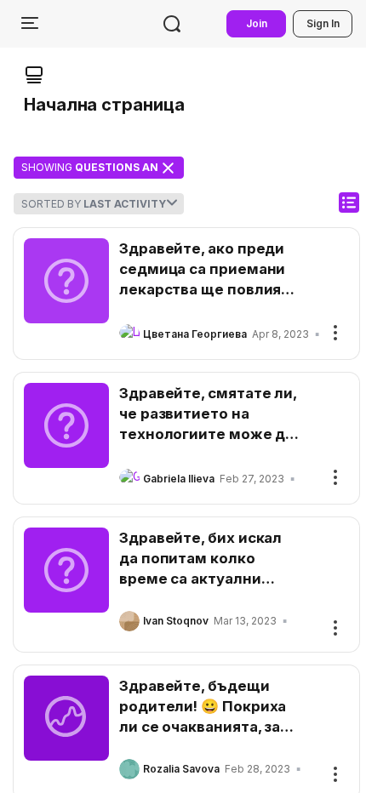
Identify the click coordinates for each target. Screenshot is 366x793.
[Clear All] (167, 167)
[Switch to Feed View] (349, 202)
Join (256, 23)
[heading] (210, 269)
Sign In (323, 23)
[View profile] (129, 334)
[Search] (172, 23)
